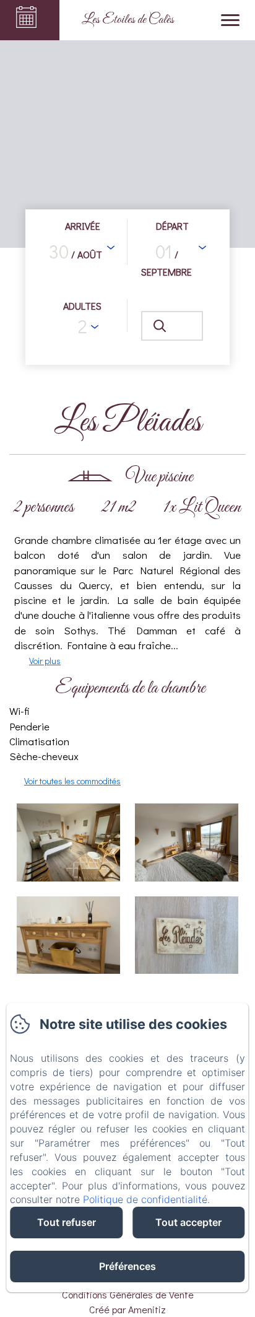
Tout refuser (66, 1222)
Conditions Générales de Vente (128, 1294)
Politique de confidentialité (145, 1199)
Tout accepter (188, 1222)
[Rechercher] (172, 326)
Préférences (127, 1266)
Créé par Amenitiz (127, 1309)
